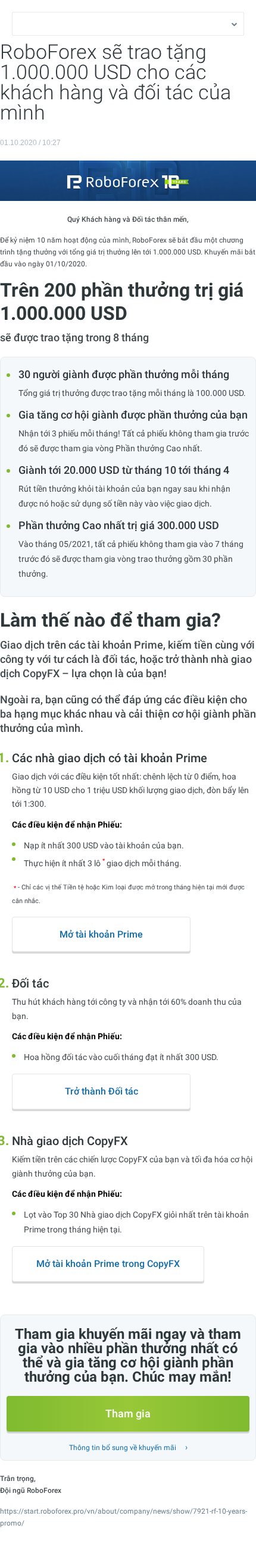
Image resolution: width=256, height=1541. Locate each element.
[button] (128, 24)
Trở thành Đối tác (101, 1091)
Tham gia (128, 1413)
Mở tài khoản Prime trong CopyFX (108, 1263)
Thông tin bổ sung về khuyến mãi (122, 1447)
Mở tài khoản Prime (101, 934)
